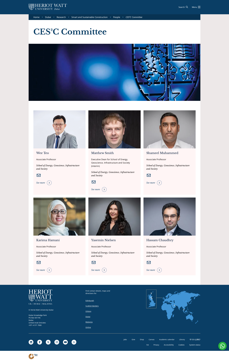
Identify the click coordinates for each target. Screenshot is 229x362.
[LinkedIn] (31, 342)
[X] (48, 342)
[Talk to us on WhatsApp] (222, 346)
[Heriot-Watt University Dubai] (48, 7)
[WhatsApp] (74, 342)
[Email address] (38, 175)
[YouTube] (65, 342)
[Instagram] (56, 342)
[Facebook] (39, 342)
